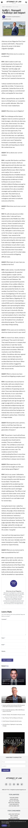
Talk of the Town (14, 801)
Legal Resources (14, 804)
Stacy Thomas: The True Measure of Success (13, 717)
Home (3, 6)
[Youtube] (17, 784)
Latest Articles (14, 799)
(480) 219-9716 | (6, 789)
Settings (7, 822)
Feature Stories (9, 6)
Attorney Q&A (15, 6)
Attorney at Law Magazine (13, 591)
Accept (4, 825)
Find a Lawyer (14, 815)
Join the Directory (14, 806)
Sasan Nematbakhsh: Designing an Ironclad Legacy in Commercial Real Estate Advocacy (13, 680)
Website (3, 651)
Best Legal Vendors (14, 802)
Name (3, 638)
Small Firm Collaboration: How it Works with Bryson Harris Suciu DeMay (13, 698)
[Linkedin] (6, 784)
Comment (4, 619)
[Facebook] (13, 784)
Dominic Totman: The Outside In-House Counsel (14, 714)
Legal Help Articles (14, 814)
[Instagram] (10, 784)
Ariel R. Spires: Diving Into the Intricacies (12, 721)
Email (3, 644)
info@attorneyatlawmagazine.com (18, 789)
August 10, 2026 (6, 683)
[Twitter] (21, 784)
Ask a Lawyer (14, 817)
